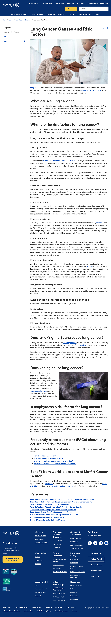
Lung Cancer (19, 20)
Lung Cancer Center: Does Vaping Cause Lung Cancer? (51, 512)
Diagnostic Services (76, 545)
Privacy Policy (7, 607)
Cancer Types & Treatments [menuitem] (19, 14)
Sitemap (74, 611)
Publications (74, 599)
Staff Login (95, 576)
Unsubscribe (36, 607)
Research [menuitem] (71, 14)
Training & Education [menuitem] (85, 14)
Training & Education (41, 543)
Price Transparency (61, 611)
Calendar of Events (76, 585)
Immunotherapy (57, 544)
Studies (90, 267)
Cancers (10, 20)
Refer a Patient (97, 565)
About (37, 585)
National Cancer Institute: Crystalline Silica (47, 517)
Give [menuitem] (97, 14)
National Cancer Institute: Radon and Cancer (47, 520)
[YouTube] (106, 543)
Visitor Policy (28, 611)
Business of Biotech (59, 593)
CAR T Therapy (57, 540)
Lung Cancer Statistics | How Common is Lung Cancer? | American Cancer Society (62, 499)
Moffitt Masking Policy (44, 611)
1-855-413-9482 (95, 535)
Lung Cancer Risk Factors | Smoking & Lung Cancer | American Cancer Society (61, 502)
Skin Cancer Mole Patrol (60, 572)
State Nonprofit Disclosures (53, 607)
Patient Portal (96, 559)
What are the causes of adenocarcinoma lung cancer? (55, 464)
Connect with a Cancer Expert (12, 559)
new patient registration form (61, 486)
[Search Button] (106, 9)
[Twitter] (95, 543)
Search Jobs (39, 539)
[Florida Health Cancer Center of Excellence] (14, 572)
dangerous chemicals (38, 391)
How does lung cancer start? (45, 456)
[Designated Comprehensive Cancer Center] (6, 572)
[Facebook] (90, 543)
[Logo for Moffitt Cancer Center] (13, 533)
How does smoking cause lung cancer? (49, 458)
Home (4, 20)
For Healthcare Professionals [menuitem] (55, 14)
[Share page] (106, 28)
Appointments (74, 559)
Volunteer (38, 564)
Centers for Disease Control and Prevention (60, 161)
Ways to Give (39, 560)
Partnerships (74, 596)
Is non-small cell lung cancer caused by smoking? (53, 461)
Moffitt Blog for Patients (77, 572)
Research (38, 596)
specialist (49, 484)
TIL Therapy (56, 547)
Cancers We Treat (75, 538)
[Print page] (102, 28)
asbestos (99, 223)
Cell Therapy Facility (59, 597)
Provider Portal (97, 570)
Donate (72, 9)
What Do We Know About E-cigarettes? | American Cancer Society (56, 507)
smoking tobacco (69, 343)
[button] (33, 3)
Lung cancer (35, 88)
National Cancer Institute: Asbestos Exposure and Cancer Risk (54, 515)
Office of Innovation (59, 600)
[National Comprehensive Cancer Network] (8, 589)
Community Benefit (41, 589)
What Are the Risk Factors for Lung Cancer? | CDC (50, 504)
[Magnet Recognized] (6, 581)
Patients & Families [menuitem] (37, 14)
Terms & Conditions (22, 607)
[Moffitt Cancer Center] (11, 5)
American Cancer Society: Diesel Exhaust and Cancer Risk (53, 510)
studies (83, 345)
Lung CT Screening (58, 565)
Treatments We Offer (76, 548)
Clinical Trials (74, 541)
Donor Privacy (71, 607)
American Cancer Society (91, 90)
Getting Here (96, 553)
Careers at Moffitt (40, 536)
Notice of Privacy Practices (11, 611)
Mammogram (57, 568)
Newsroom (73, 592)
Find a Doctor (74, 563)
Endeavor (73, 589)
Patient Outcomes (40, 592)
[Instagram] (101, 543)
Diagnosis (28, 20)
